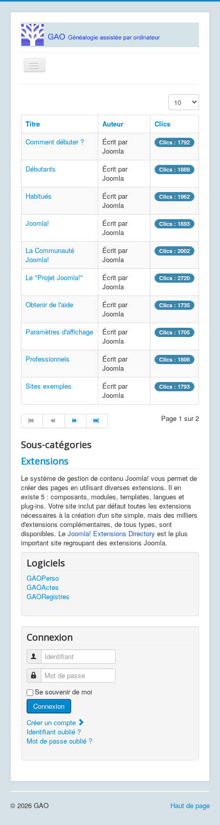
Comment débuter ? (55, 141)
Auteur (112, 124)
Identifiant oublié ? (54, 731)
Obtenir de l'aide (49, 304)
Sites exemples (49, 386)
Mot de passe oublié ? (59, 741)
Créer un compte (52, 722)
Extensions (45, 461)
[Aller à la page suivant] (75, 421)
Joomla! (37, 223)
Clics (162, 124)
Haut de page (190, 805)
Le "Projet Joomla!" (54, 277)
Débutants (41, 169)
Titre (33, 124)
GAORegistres (48, 596)
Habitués (39, 196)
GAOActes (43, 587)
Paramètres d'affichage (59, 331)
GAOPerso (43, 578)
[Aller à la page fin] (97, 421)
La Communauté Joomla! (50, 254)
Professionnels (48, 359)
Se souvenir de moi (63, 691)
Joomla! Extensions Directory (111, 533)
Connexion (48, 706)
